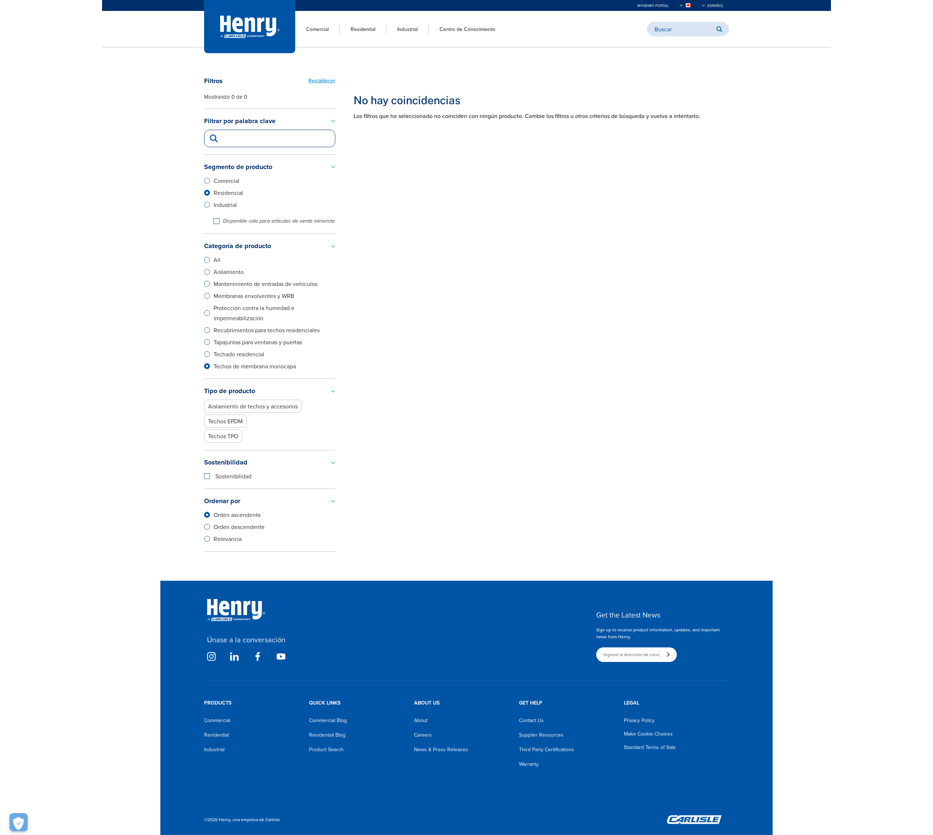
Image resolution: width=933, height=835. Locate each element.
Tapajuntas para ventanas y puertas (258, 342)
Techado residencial (239, 354)
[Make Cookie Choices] (18, 822)
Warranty (529, 764)
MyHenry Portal (653, 5)
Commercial (217, 720)
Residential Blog (327, 734)
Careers (423, 734)
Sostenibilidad (233, 476)
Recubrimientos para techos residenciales (267, 330)
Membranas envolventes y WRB (254, 296)
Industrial (407, 29)
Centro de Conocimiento (467, 29)
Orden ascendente (237, 515)
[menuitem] (312, 29)
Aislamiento (229, 272)
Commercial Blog (328, 720)
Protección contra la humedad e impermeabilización (254, 313)
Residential (363, 29)
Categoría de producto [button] (237, 246)
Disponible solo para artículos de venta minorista (279, 221)
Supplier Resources (541, 734)
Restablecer (321, 80)
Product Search (326, 749)
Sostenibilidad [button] (225, 462)
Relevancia (228, 539)
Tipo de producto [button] (229, 391)
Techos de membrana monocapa (255, 366)
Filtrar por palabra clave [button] (240, 121)
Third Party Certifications (546, 749)
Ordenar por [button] (222, 501)
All (217, 260)
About (421, 720)
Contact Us (531, 720)
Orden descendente (239, 527)
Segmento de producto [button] (238, 167)
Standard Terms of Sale (650, 747)
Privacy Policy (639, 720)
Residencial (228, 193)
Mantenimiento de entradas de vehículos (265, 284)
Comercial (317, 29)
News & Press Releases (441, 749)
